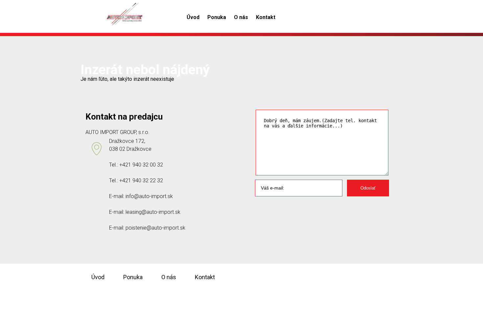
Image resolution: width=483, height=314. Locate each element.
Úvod (193, 17)
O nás (241, 17)
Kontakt (265, 17)
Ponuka (216, 17)
